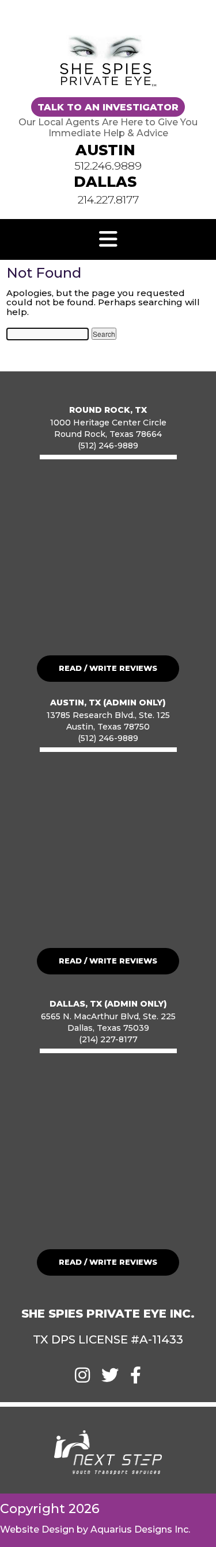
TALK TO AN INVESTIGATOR (108, 106)
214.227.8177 (108, 199)
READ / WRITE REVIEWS (108, 668)
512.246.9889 (108, 165)
